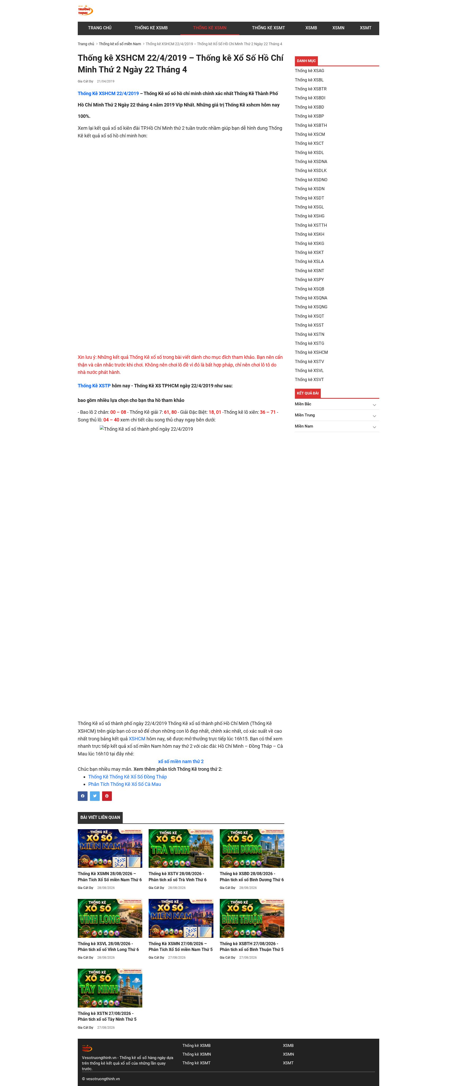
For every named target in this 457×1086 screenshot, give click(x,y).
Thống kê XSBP (309, 116)
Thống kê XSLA (309, 261)
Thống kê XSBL (309, 79)
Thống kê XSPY (309, 279)
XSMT (366, 27)
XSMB (311, 27)
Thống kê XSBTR (311, 88)
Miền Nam (304, 426)
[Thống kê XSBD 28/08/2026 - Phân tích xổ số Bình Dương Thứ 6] (252, 848)
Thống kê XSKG (309, 243)
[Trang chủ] (87, 1052)
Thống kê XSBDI (310, 97)
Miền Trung (305, 415)
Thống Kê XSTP (94, 385)
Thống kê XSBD (309, 107)
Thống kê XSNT (309, 270)
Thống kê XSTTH (311, 225)
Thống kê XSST (309, 325)
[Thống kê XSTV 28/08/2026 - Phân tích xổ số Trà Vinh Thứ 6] (181, 848)
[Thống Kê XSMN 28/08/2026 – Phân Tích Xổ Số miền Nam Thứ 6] (110, 848)
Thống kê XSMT (196, 1063)
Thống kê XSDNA (311, 161)
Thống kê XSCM (310, 134)
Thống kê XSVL (309, 370)
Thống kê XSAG (309, 70)
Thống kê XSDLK (311, 170)
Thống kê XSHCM (311, 352)
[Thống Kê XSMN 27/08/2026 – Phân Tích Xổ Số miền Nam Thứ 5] (181, 918)
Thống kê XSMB (151, 27)
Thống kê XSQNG (311, 306)
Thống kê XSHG (310, 216)
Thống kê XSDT (309, 198)
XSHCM (137, 738)
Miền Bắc (303, 404)
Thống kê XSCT (309, 143)
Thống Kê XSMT (268, 27)
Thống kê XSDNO (311, 179)
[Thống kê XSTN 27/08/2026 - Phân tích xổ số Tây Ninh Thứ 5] (110, 988)
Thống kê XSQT (309, 316)
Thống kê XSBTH (311, 125)
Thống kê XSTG (309, 343)
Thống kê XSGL (309, 207)
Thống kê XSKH (309, 234)
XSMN (338, 27)
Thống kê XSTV (309, 361)
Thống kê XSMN (209, 27)
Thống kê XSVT (309, 379)
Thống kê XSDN (310, 188)
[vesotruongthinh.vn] (86, 11)
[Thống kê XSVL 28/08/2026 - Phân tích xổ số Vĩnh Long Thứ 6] (110, 918)
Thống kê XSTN (309, 334)
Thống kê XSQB (309, 288)
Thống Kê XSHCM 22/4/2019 (108, 93)
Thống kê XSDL (309, 152)
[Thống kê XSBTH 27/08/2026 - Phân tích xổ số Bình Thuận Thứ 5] (252, 918)
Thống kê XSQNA (311, 297)
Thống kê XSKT (309, 252)
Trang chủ (99, 27)
